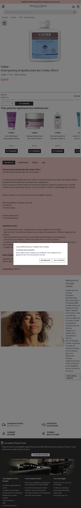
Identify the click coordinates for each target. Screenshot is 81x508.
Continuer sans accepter (25, 250)
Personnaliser (45, 260)
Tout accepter (59, 260)
